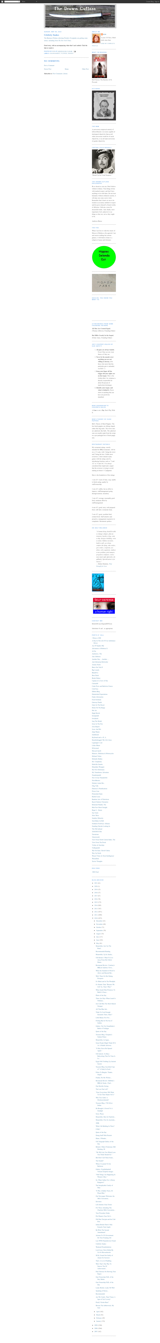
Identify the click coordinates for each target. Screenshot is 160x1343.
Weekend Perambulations (103, 1247)
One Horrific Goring (102, 1086)
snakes (70, 53)
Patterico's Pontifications (99, 788)
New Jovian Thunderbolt (99, 778)
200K (97, 1123)
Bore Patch (95, 675)
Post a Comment (49, 65)
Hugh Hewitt (96, 713)
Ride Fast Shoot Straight (99, 807)
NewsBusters (96, 780)
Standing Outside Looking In (101, 826)
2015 (96, 902)
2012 (96, 912)
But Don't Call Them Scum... (105, 1158)
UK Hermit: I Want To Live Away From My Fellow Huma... (104, 960)
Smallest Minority (97, 818)
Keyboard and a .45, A (99, 737)
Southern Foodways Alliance (101, 823)
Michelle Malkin (97, 759)
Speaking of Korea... (102, 1291)
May (97, 943)
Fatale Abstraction (97, 697)
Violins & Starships (98, 845)
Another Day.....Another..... (100, 659)
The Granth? (100, 1161)
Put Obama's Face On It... (104, 1216)
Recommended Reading (103, 951)
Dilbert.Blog (96, 691)
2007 (96, 1331)
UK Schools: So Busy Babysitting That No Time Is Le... (105, 1056)
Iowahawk (95, 718)
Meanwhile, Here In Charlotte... (106, 1117)
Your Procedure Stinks (103, 1213)
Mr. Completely (97, 762)
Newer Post (47, 69)
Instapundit (95, 716)
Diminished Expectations (100, 694)
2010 (96, 918)
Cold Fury (95, 689)
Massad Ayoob (96, 751)
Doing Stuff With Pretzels (104, 1135)
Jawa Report (96, 727)
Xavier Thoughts (97, 861)
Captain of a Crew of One (100, 681)
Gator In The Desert (98, 705)
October (99, 927)
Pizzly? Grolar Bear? (102, 1302)
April (98, 1311)
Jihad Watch (95, 732)
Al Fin (94, 651)
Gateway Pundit (97, 702)
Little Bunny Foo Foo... (103, 1018)
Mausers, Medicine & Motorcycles (103, 753)
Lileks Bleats (96, 745)
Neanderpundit (96, 775)
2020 (96, 886)
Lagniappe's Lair (97, 743)
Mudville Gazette (97, 764)
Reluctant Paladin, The (99, 805)
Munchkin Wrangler (98, 767)
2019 (96, 889)
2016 (96, 899)
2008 (96, 1328)
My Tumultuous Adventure (100, 772)
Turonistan (95, 834)
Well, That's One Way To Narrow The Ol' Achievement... (103, 1266)
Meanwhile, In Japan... (103, 1040)
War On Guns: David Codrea (101, 850)
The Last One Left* (102, 1089)
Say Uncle (95, 813)
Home (67, 69)
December (99, 921)
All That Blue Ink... (102, 1009)
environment (55, 53)
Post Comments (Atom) (60, 74)
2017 (96, 896)
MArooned (95, 748)
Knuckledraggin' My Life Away (102, 740)
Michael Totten (96, 756)
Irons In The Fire (97, 724)
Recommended (100, 1294)
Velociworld (95, 837)
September (99, 930)
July (97, 937)
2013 (96, 909)
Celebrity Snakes (101, 1244)
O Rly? (98, 1129)
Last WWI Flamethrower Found (106, 1241)
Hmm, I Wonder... (101, 1138)
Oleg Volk (95, 786)
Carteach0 (95, 683)
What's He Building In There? (105, 1126)
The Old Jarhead (97, 829)
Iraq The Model (97, 721)
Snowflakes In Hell (98, 821)
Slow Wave (95, 815)
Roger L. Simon (97, 810)
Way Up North (96, 853)
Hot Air (94, 710)
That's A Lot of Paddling (103, 1261)
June (97, 940)
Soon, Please (100, 1114)
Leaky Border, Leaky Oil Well (105, 1288)
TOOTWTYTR (97, 832)
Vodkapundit (96, 848)
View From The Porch (99, 842)
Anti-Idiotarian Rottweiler (100, 662)
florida (64, 53)
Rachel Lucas (96, 797)
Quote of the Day (101, 1031)
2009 (96, 1325)
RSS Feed (96, 872)
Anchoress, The (97, 654)
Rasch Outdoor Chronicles (100, 802)
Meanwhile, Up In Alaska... (104, 954)
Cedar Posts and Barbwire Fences (102, 686)
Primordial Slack (97, 794)
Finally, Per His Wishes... (104, 1078)
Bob (104, 34)
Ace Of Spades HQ (98, 646)
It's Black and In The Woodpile (105, 981)
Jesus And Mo (96, 729)
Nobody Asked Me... (98, 783)
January (98, 1321)
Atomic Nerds (96, 665)
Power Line (95, 791)
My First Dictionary (98, 770)
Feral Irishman (96, 700)
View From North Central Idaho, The (103, 840)
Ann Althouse (96, 656)
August (98, 934)
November (99, 924)
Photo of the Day (101, 995)
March (98, 1315)
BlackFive (95, 673)
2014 (96, 905)
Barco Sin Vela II (97, 667)
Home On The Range (98, 708)
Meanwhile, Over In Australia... (106, 1120)
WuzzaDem (95, 859)
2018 (96, 893)
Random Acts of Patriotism (100, 799)
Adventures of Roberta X (100, 648)
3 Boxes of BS (96, 638)
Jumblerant (95, 735)
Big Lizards (95, 670)
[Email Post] (75, 51)
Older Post (85, 69)
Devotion (98, 1201)
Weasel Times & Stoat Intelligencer (103, 856)
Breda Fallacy (96, 678)
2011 (96, 915)
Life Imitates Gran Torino (104, 1205)
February (99, 1318)
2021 (96, 883)
